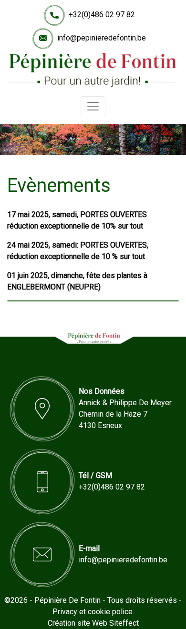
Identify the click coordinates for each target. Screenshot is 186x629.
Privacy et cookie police (92, 611)
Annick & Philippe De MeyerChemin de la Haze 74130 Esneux (125, 414)
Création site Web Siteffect (93, 623)
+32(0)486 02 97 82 (102, 14)
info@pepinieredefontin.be (101, 37)
